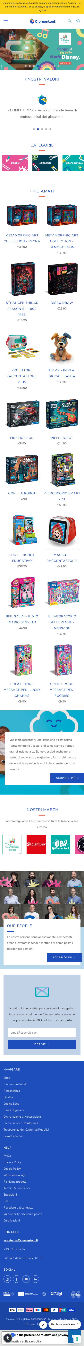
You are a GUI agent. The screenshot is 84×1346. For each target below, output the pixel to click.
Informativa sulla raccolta (23, 1341)
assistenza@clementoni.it (21, 1240)
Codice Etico (11, 1104)
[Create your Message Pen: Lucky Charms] (22, 660)
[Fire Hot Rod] (22, 414)
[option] (42, 49)
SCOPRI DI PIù (62, 957)
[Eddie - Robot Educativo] (22, 531)
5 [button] (42, 66)
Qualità (8, 1097)
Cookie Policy (12, 1169)
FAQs (7, 1156)
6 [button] (46, 66)
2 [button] (30, 66)
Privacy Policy (13, 1162)
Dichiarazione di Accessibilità (22, 1117)
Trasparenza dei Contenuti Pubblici (26, 1130)
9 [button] (58, 66)
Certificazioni (12, 1220)
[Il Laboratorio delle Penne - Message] (62, 592)
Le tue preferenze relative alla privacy (42, 1335)
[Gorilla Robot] (22, 469)
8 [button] (54, 66)
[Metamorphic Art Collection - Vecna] (22, 215)
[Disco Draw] (62, 279)
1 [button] (26, 66)
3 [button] (34, 66)
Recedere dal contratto (18, 1208)
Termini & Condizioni (17, 1188)
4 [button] (38, 66)
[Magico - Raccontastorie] (62, 531)
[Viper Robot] (62, 414)
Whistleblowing (14, 1175)
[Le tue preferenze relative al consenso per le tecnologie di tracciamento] (77, 1339)
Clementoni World (16, 1084)
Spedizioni (10, 1195)
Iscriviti (40, 1044)
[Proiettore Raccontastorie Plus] (22, 346)
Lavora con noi (13, 1136)
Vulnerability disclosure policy (23, 1214)
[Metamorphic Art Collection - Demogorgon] (62, 215)
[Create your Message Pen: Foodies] (62, 660)
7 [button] (50, 66)
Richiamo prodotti (15, 1182)
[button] (8, 1338)
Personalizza (12, 1091)
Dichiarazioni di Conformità (21, 1123)
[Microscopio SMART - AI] (62, 469)
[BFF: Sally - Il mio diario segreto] (22, 592)
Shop (7, 1078)
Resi (6, 1201)
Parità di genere (14, 1110)
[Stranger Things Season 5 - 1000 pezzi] (22, 279)
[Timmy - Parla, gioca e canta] (62, 346)
